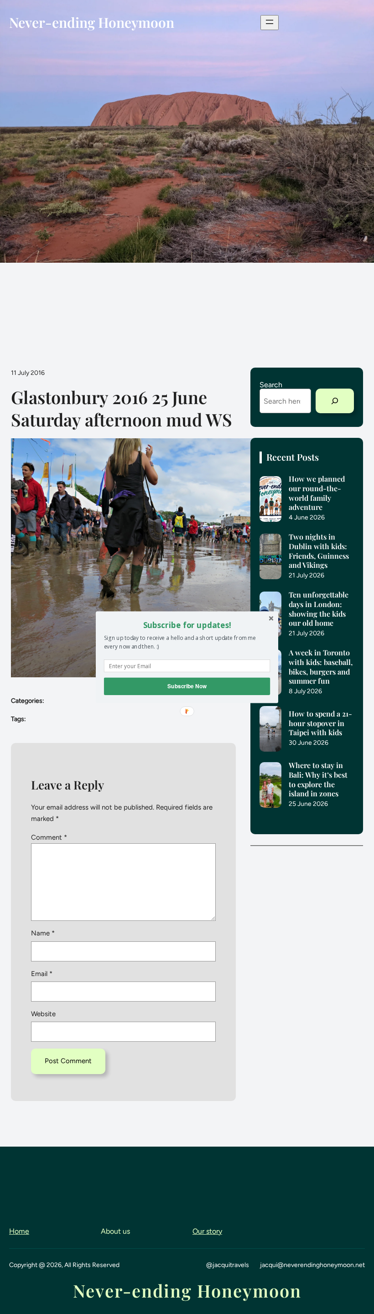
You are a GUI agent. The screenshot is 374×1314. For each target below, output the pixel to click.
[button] (187, 624)
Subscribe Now (187, 686)
